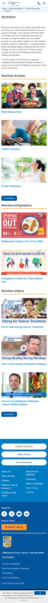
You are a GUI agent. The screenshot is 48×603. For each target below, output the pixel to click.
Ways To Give (24, 454)
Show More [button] (9, 198)
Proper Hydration (11, 186)
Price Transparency (10, 577)
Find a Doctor (8, 476)
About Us (6, 471)
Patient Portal (32, 488)
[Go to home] (21, 3)
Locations (31, 479)
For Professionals (24, 462)
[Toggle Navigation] (3, 3)
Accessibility (7, 573)
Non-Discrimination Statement (15, 568)
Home (4, 8)
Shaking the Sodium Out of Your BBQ (22, 241)
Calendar (30, 492)
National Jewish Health (15, 583)
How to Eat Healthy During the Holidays (23, 364)
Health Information (16, 8)
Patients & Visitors (24, 446)
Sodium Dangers (10, 149)
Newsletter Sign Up (14, 527)
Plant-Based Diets (11, 111)
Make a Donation (34, 483)
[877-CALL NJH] (39, 3)
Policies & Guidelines (11, 564)
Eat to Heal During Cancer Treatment (22, 326)
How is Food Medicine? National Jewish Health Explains (19, 403)
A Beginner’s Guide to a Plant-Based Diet (22, 280)
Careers (5, 480)
